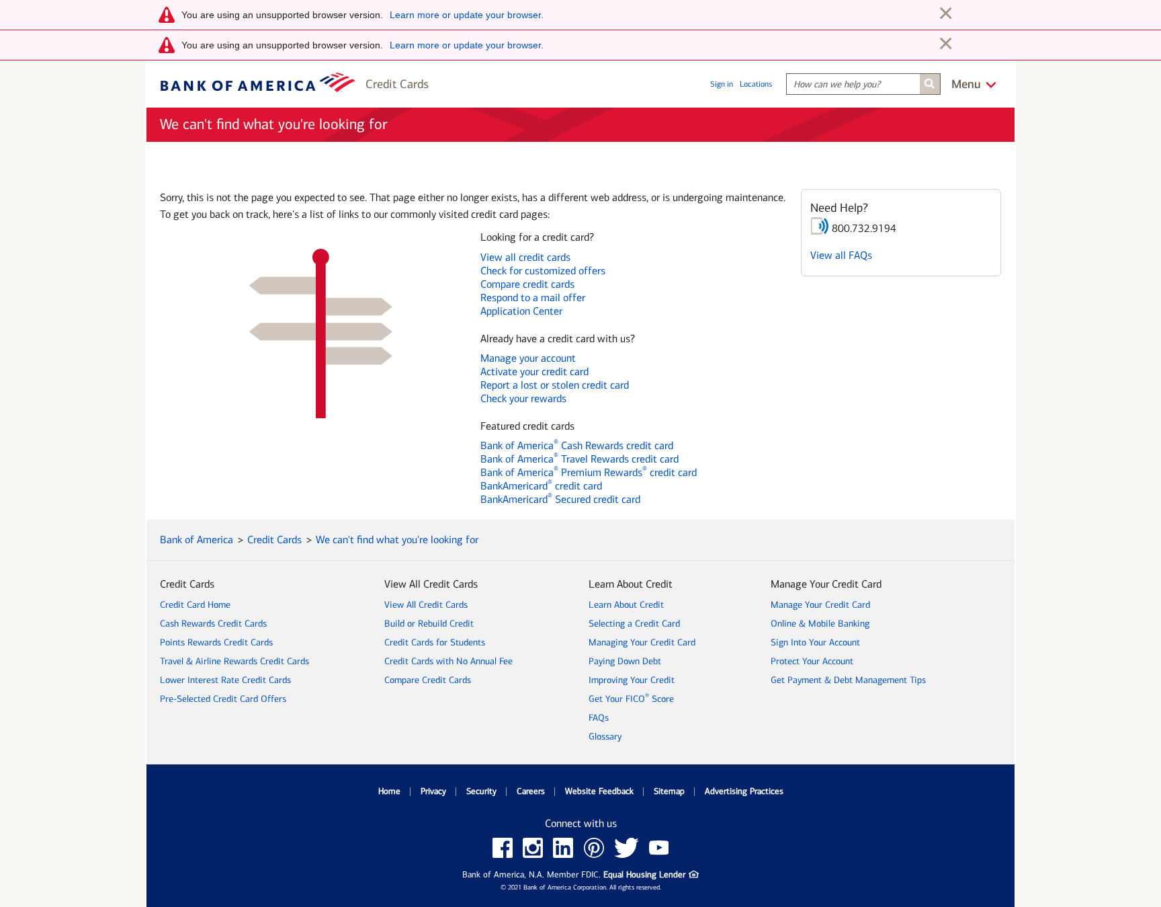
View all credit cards (525, 257)
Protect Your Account (812, 661)
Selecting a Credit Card (634, 623)
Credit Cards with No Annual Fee (448, 661)
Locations (756, 84)
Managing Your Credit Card (642, 642)
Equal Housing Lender (651, 875)
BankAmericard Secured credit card (560, 499)
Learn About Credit (626, 604)
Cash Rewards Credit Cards (213, 623)
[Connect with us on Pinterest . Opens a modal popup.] (594, 848)
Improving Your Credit (632, 680)
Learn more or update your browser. (467, 14)
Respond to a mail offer (532, 297)
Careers (531, 791)
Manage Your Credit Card (820, 604)
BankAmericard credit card (541, 485)
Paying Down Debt (625, 661)
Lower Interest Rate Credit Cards (225, 680)
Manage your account (528, 358)
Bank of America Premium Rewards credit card (588, 472)
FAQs (599, 717)
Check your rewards (523, 398)
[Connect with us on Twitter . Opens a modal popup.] (626, 848)
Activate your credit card (534, 371)
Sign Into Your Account (815, 642)
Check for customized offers (542, 270)
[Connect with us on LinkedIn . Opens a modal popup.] (563, 848)
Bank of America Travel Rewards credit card (579, 458)
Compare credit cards (527, 284)
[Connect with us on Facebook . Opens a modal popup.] (502, 848)
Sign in (721, 84)
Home (389, 791)
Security (481, 791)
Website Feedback (599, 791)
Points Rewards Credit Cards (216, 642)
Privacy (433, 791)
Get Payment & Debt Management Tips (848, 680)
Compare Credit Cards (427, 680)
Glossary (605, 736)
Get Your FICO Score (631, 699)
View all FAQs (841, 255)
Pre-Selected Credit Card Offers (223, 699)
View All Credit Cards (426, 604)
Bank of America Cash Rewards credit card (576, 445)
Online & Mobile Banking (820, 623)
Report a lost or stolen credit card (554, 385)
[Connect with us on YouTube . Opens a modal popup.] (659, 848)
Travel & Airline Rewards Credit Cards (234, 661)
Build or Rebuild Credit (429, 623)
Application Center (521, 311)
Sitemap (669, 791)
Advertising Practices (744, 791)
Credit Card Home (195, 604)
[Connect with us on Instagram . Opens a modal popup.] (533, 848)
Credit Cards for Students (434, 642)
